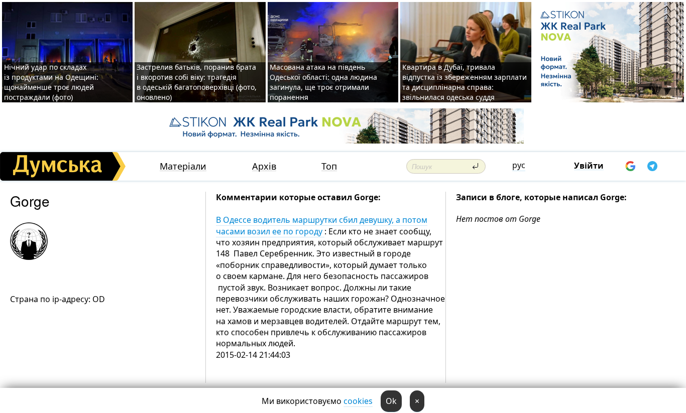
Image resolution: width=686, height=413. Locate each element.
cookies (358, 400)
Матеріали (183, 166)
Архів (264, 166)
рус (518, 165)
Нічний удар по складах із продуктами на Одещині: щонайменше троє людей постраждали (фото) (51, 82)
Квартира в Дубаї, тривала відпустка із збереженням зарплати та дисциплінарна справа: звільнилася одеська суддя (464, 82)
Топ (329, 166)
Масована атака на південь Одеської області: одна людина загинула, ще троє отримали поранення (323, 82)
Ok (391, 400)
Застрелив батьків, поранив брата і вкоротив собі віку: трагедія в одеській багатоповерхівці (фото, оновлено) (197, 82)
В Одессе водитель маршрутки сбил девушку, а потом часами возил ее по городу (321, 225)
